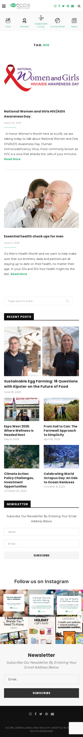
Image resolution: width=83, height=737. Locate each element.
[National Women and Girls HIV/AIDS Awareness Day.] (41, 78)
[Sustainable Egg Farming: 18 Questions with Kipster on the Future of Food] (41, 351)
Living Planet (57, 26)
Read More (12, 159)
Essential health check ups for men (33, 236)
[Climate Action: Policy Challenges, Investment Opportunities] (21, 456)
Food (7, 26)
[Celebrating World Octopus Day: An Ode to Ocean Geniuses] (61, 456)
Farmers (24, 26)
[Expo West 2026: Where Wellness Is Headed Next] (21, 409)
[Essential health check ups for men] (41, 203)
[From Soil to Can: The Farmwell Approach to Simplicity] (61, 409)
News (74, 26)
